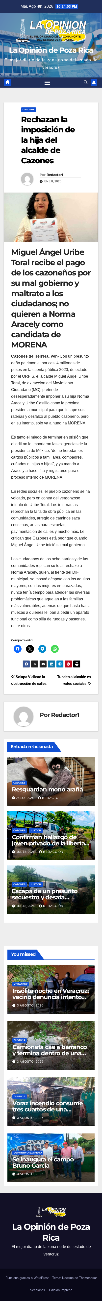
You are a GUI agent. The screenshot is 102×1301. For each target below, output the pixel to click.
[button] (86, 82)
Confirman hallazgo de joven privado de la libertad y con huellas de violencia (50, 843)
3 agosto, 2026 (30, 1005)
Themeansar (88, 1278)
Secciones (37, 1290)
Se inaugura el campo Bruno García (43, 1162)
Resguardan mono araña (47, 789)
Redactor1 (55, 174)
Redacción (53, 852)
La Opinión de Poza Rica (51, 50)
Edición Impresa (60, 1290)
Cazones (29, 109)
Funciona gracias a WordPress (28, 1278)
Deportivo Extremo (28, 1152)
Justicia (36, 830)
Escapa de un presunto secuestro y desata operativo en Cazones (44, 897)
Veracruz (20, 984)
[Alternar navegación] (47, 82)
